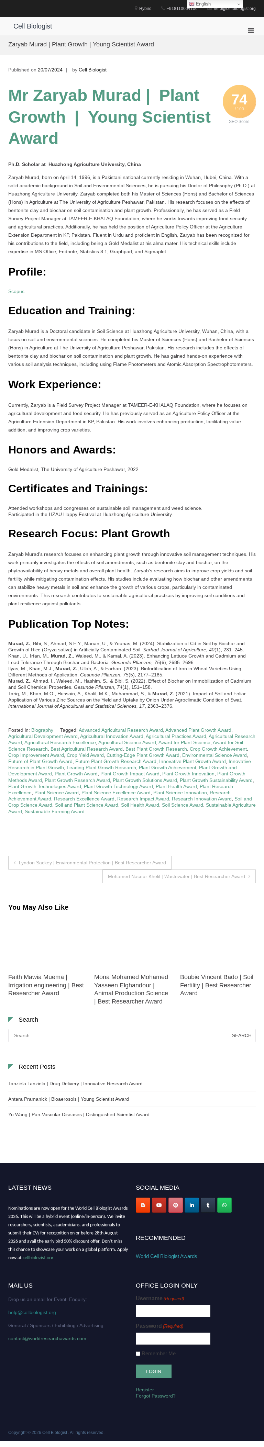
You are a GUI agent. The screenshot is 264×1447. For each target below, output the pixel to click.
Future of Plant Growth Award (40, 761)
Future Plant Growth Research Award (115, 761)
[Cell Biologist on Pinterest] (175, 1205)
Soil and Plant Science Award (86, 805)
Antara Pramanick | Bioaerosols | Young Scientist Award (68, 1099)
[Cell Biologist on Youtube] (159, 1205)
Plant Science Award (56, 792)
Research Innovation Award (202, 798)
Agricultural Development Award (43, 736)
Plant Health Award (176, 786)
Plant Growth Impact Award (130, 773)
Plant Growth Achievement (167, 767)
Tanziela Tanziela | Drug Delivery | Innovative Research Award (75, 1083)
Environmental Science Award (214, 755)
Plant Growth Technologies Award (44, 786)
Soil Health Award (140, 805)
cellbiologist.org (38, 1254)
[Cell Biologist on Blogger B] (143, 1205)
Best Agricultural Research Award (87, 749)
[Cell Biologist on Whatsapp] (224, 1205)
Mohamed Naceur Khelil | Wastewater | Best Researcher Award (176, 876)
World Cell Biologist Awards (166, 1256)
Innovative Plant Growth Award (192, 761)
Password (159, 1326)
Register (145, 1389)
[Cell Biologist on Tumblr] (208, 1205)
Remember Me (159, 1353)
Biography (42, 730)
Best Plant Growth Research (156, 749)
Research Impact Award (143, 798)
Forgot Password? (156, 1396)
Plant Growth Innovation (188, 773)
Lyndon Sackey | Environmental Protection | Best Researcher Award (92, 862)
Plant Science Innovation (180, 792)
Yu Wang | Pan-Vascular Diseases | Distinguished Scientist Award (79, 1114)
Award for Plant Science (184, 742)
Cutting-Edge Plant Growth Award (143, 755)
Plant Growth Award (76, 773)
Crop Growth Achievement (218, 749)
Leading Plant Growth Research (101, 767)
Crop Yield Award (85, 755)
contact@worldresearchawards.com (47, 1338)
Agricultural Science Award (127, 742)
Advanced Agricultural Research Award (121, 730)
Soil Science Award (182, 805)
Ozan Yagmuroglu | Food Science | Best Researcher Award (216, 985)
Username (160, 1298)
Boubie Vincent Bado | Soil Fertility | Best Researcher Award (130, 985)
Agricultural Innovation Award (111, 736)
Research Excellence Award (84, 798)
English (203, 4)
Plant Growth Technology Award (118, 786)
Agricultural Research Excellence (60, 742)
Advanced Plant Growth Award (198, 730)
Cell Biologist (32, 26)
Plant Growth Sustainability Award (216, 780)
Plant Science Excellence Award (116, 792)
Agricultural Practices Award (176, 736)
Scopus (16, 291)
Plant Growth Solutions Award (145, 780)
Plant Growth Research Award (77, 780)
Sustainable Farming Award (55, 811)
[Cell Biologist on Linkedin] (192, 1205)
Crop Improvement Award (36, 755)
